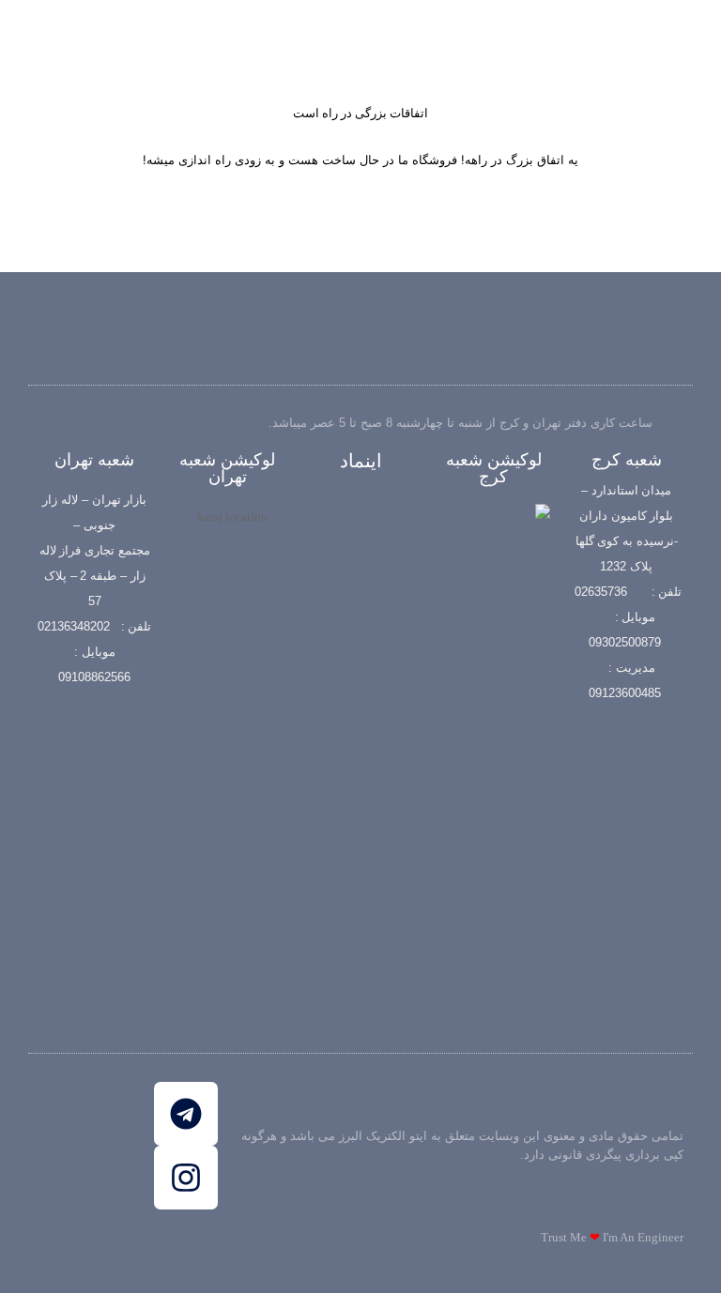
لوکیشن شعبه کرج (494, 468)
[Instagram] (186, 1177)
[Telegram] (186, 1114)
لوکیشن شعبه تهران (227, 468)
